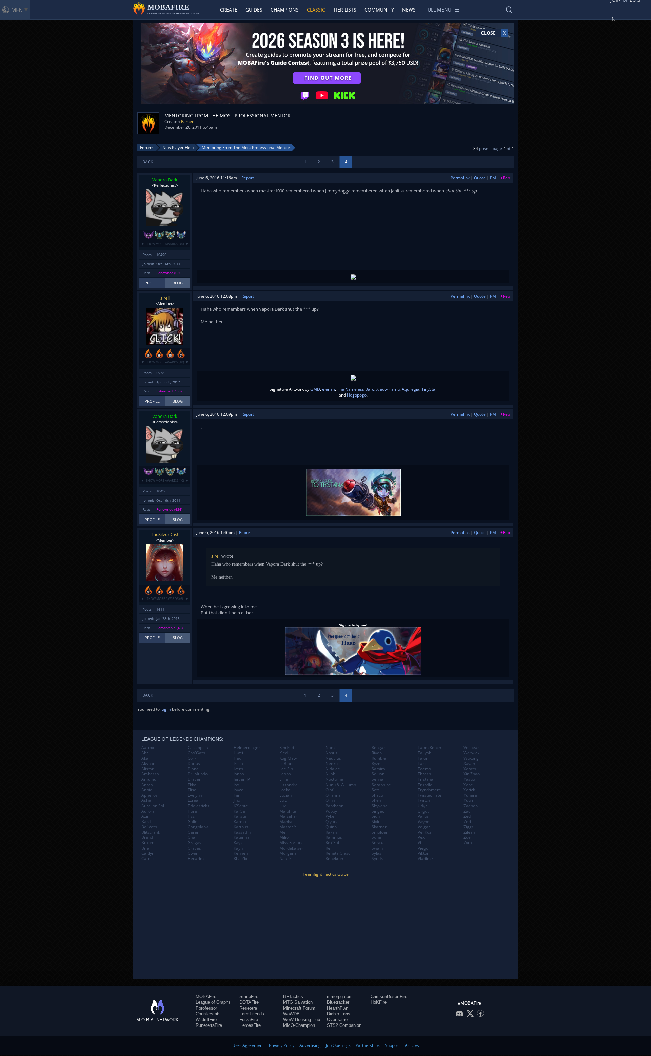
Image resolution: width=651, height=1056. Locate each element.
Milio (284, 837)
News (409, 9)
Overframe (337, 1019)
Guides (253, 9)
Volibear (471, 747)
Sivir (376, 822)
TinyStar (429, 389)
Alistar (147, 769)
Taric (422, 763)
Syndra (378, 858)
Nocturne (334, 779)
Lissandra (288, 785)
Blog (178, 282)
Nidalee (333, 769)
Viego (423, 848)
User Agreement (248, 1045)
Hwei (238, 753)
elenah (328, 389)
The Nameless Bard (355, 389)
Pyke (330, 816)
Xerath (469, 769)
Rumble (379, 758)
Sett (375, 790)
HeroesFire (250, 1025)
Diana (193, 769)
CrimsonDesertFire (389, 996)
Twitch (424, 800)
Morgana (288, 853)
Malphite (287, 811)
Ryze (376, 763)
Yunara (470, 795)
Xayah (469, 763)
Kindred (286, 747)
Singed (378, 811)
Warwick (471, 753)
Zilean (469, 832)
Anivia (147, 785)
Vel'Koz (424, 832)
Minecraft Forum (299, 1008)
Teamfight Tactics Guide (326, 874)
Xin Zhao (471, 774)
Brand (147, 837)
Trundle (425, 785)
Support (392, 1045)
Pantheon (334, 806)
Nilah (330, 774)
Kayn (238, 848)
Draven (194, 779)
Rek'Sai (332, 843)
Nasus (331, 753)
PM (493, 178)
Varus (423, 816)
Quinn (331, 827)
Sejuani (379, 774)
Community (379, 9)
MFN (17, 10)
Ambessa (150, 774)
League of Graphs (213, 1002)
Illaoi (238, 758)
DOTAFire (249, 1002)
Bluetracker (338, 1002)
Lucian (285, 795)
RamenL (188, 121)
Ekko (192, 785)
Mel (283, 832)
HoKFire (379, 1002)
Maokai (286, 822)
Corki (192, 758)
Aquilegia (410, 389)
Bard (146, 822)
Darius (194, 763)
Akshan (148, 763)
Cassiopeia (198, 747)
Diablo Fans (338, 1013)
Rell (329, 848)
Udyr (422, 806)
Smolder (380, 832)
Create (228, 9)
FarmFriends (251, 1013)
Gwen (193, 853)
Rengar (378, 747)
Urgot (423, 811)
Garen (193, 832)
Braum (147, 843)
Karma (240, 822)
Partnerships (368, 1045)
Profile (152, 282)
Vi (419, 843)
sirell (165, 298)
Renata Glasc (338, 853)
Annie (146, 790)
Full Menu (438, 9)
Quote (480, 178)
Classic (316, 9)
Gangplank (198, 827)
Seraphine (381, 785)
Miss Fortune (291, 843)
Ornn (330, 800)
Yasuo (469, 779)
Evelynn (195, 795)
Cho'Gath (196, 753)
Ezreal (193, 800)
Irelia (238, 763)
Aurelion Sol (152, 806)
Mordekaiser (291, 848)
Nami (331, 747)
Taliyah (424, 753)
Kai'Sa (239, 811)
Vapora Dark (164, 180)
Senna (377, 779)
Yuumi (469, 800)
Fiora (192, 811)
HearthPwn (337, 1008)
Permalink (460, 178)
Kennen (241, 853)
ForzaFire (248, 1019)
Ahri (145, 753)
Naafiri (285, 858)
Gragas (194, 843)
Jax (236, 785)
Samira (378, 769)
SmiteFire (248, 996)
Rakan (331, 832)
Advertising (310, 1045)
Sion (376, 816)
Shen (376, 800)
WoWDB (291, 1013)
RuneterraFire (209, 1025)
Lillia (283, 779)
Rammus (334, 837)
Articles (412, 1045)
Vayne (423, 822)
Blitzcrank (150, 832)
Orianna (333, 795)
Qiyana (332, 822)
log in (166, 709)
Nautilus (333, 758)
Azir (145, 816)
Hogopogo (357, 395)
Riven (377, 753)
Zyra (467, 843)
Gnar (192, 837)
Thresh (424, 774)
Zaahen (470, 806)
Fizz (191, 816)
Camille (148, 858)
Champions (285, 9)
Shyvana (380, 806)
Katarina (242, 837)
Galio (192, 822)
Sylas (376, 853)
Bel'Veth (149, 827)
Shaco (377, 795)
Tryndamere (429, 790)
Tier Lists (344, 9)
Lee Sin (286, 769)
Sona (376, 837)
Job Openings (338, 1045)
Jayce (238, 790)
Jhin (237, 795)
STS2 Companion (344, 1025)
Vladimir (425, 858)
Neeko (332, 763)
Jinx (237, 800)
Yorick (469, 790)
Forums (147, 147)
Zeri (467, 822)
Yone (468, 785)
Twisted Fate (429, 795)
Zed (467, 816)
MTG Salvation (298, 1002)
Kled (283, 753)
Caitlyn (147, 853)
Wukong (471, 758)
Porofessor (206, 1008)
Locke (284, 790)
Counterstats (208, 1013)
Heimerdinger (247, 747)
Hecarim (196, 858)
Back (147, 162)
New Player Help (178, 147)
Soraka (378, 843)
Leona (285, 774)
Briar (146, 848)
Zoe (467, 837)
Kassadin (242, 832)
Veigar (424, 827)
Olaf (329, 790)
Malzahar (288, 816)
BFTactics (293, 996)
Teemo (424, 769)
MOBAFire (206, 996)
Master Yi (288, 827)
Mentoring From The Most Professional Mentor (246, 147)
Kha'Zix (240, 858)
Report (247, 178)
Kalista (240, 816)
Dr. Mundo (198, 774)
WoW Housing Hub (301, 1019)
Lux (282, 806)
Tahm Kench (429, 747)
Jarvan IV (242, 779)
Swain (377, 848)
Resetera (248, 1008)
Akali (146, 758)
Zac (466, 811)
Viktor (423, 853)
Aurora (148, 811)
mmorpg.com (340, 996)
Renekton (334, 858)
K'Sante (241, 806)
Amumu (148, 779)
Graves (194, 848)
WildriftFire (206, 1019)
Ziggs (468, 827)
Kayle (239, 843)
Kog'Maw (288, 758)
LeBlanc (286, 763)
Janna (239, 774)
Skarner (379, 827)
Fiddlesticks (198, 806)
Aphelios (149, 795)
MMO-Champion (299, 1025)
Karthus (241, 827)
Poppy (331, 811)
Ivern (238, 769)
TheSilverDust (165, 534)
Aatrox (147, 747)
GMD (315, 389)
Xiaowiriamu (388, 389)
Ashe (146, 800)
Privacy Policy (281, 1045)
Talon (423, 758)
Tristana (425, 779)
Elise (192, 790)
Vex (421, 837)
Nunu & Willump (341, 785)
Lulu (283, 800)
